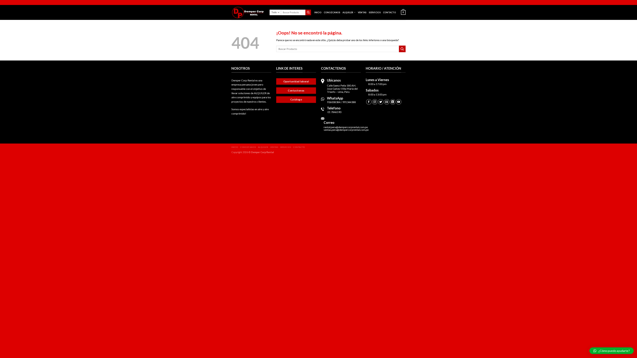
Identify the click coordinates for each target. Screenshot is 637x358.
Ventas (362, 12)
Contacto (389, 12)
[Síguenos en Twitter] (381, 102)
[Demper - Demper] (248, 12)
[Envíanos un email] (386, 102)
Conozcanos (332, 12)
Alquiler (348, 12)
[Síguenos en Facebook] (369, 102)
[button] (611, 350)
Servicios (375, 12)
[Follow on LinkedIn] (392, 102)
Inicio (317, 12)
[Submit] (308, 12)
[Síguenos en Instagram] (375, 102)
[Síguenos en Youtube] (398, 102)
